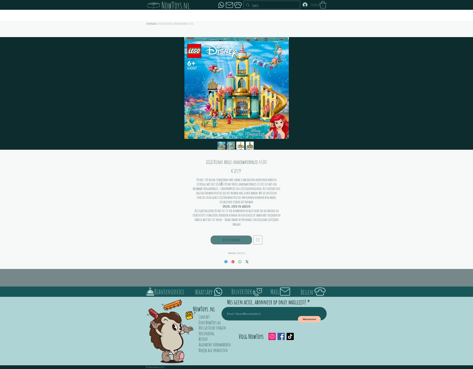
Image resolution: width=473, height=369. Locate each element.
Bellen (307, 291)
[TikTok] (290, 336)
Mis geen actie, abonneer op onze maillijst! (266, 302)
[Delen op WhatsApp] (240, 262)
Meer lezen (236, 223)
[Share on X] (247, 262)
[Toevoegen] (257, 240)
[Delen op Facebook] (226, 262)
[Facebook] (281, 336)
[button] (323, 4)
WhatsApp (203, 291)
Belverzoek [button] (241, 291)
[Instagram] (272, 336)
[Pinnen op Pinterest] (233, 262)
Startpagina (151, 23)
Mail (274, 291)
